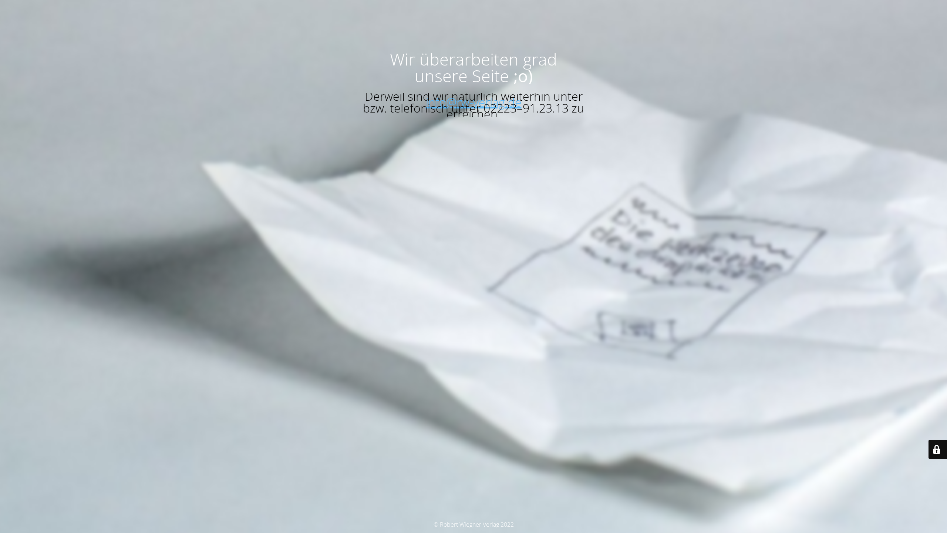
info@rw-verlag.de (474, 102)
